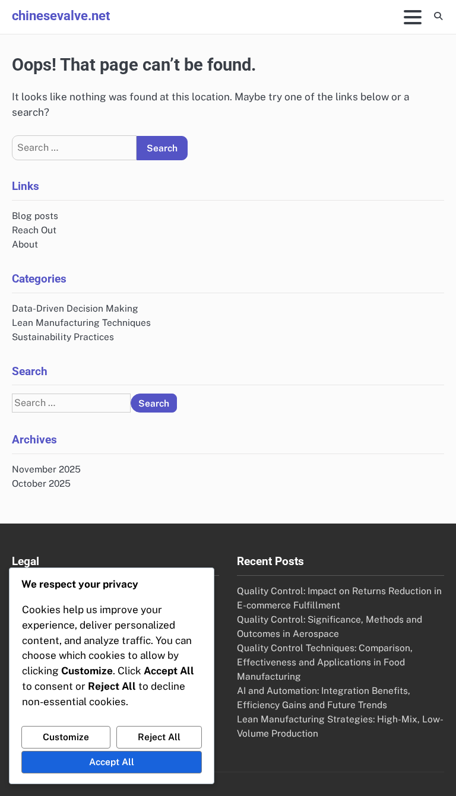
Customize (66, 736)
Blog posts (35, 215)
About (25, 244)
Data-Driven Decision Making (75, 308)
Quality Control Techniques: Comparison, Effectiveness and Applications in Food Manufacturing (325, 661)
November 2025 (46, 469)
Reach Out (34, 229)
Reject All (159, 736)
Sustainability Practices (63, 336)
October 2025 (41, 483)
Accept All (111, 761)
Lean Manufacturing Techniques (81, 322)
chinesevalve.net (61, 15)
